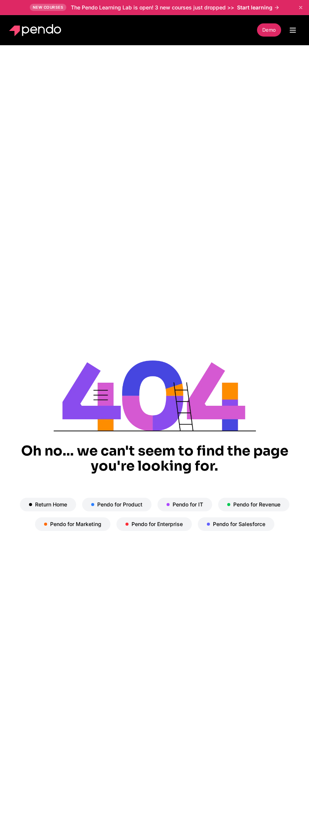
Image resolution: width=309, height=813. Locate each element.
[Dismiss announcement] (300, 7)
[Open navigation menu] (293, 30)
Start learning (254, 7)
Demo (269, 30)
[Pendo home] (36, 30)
